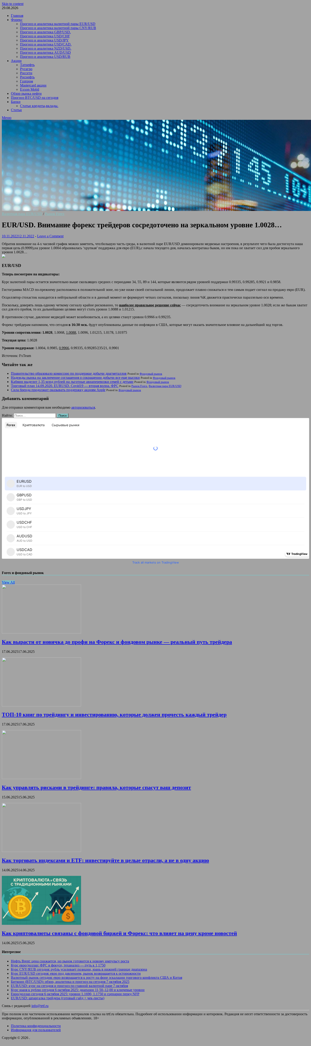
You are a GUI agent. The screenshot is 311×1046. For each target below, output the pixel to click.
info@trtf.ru (39, 1006)
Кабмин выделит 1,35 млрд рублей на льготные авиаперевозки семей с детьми (72, 382)
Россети (26, 73)
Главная (17, 16)
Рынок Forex (54, 214)
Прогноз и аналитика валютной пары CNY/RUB (58, 28)
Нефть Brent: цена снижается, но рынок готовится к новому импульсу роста (70, 961)
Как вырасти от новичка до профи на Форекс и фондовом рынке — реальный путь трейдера (117, 642)
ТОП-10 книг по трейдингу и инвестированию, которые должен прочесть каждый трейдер (114, 715)
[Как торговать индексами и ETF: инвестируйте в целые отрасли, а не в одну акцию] (41, 851)
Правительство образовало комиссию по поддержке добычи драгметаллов (69, 373)
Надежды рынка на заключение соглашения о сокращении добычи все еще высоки (75, 377)
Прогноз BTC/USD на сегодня (34, 98)
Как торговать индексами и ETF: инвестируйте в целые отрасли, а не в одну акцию (105, 860)
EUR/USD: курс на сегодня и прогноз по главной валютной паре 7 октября (69, 986)
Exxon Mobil (29, 89)
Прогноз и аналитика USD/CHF (45, 36)
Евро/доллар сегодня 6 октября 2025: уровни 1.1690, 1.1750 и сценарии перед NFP (75, 994)
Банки (15, 102)
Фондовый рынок (151, 373)
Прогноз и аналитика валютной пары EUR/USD (57, 24)
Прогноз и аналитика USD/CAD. (45, 44)
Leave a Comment (50, 236)
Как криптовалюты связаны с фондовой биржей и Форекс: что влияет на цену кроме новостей (119, 933)
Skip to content (12, 4)
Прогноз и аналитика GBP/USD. (45, 32)
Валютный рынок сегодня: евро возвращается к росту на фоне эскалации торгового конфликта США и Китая (96, 977)
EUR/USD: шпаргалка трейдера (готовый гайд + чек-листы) (57, 998)
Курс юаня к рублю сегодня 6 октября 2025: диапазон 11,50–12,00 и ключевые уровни (78, 990)
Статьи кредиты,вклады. (39, 106)
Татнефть (27, 65)
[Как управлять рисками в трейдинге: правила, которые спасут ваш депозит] (41, 778)
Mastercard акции (33, 85)
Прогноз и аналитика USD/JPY (44, 40)
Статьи (16, 110)
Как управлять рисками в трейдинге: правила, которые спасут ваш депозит (96, 787)
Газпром (26, 81)
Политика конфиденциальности (36, 1026)
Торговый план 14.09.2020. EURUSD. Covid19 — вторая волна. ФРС (64, 386)
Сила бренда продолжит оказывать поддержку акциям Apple (58, 390)
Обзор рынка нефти (26, 93)
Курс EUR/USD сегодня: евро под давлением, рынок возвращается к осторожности (76, 973)
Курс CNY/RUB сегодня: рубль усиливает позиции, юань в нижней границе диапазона (79, 969)
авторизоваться (83, 407)
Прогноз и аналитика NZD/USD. (45, 48)
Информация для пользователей (36, 1030)
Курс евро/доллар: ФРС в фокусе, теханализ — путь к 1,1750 (58, 965)
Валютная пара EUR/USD (22, 214)
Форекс (17, 20)
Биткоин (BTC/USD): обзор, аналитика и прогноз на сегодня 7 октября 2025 (70, 982)
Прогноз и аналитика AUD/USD (45, 52)
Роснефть (27, 77)
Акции (16, 61)
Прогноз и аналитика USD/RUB (45, 57)
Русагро (26, 69)
